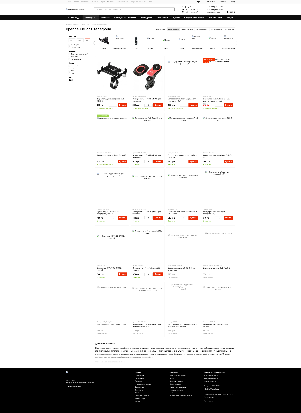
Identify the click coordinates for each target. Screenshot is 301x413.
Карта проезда (209, 397)
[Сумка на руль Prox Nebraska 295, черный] (148, 245)
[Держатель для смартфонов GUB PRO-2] (112, 75)
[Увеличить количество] (116, 105)
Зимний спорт (215, 18)
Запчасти (105, 18)
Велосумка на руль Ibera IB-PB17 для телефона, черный (216, 100)
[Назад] (94, 43)
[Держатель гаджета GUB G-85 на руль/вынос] (183, 245)
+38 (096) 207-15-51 (215, 7)
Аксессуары (90, 18)
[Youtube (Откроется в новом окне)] (188, 2)
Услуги (230, 18)
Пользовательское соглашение (181, 396)
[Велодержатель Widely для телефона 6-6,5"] (218, 188)
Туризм (176, 18)
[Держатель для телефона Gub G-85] (112, 132)
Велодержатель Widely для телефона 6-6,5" (214, 213)
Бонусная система (138, 2)
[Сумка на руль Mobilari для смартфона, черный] (112, 188)
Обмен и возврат (98, 2)
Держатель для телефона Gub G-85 (111, 155)
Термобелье (162, 18)
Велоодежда (146, 18)
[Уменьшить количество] (110, 105)
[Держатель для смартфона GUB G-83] (218, 132)
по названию (229, 29)
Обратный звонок (210, 382)
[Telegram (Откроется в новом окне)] (191, 2)
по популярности (187, 29)
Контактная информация (117, 2)
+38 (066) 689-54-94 (215, 10)
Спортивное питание (194, 18)
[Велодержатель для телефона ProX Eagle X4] (183, 132)
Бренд (71, 63)
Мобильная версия (74, 386)
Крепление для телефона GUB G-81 (112, 324)
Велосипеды (74, 18)
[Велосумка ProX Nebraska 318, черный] (218, 301)
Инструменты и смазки (125, 18)
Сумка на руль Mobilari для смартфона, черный (108, 213)
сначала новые (173, 29)
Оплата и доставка (81, 2)
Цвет (71, 77)
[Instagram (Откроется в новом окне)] (182, 2)
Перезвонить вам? (213, 12)
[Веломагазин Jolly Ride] (77, 374)
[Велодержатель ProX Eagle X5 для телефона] (148, 75)
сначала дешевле (202, 29)
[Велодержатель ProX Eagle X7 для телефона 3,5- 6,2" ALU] (148, 301)
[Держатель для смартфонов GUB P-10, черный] (183, 188)
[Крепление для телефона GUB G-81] (112, 301)
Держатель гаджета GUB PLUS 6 (216, 268)
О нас (68, 2)
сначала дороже (216, 29)
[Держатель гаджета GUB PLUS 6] (218, 245)
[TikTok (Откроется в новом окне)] (185, 2)
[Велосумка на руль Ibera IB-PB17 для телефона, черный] (218, 75)
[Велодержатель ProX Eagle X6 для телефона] (148, 132)
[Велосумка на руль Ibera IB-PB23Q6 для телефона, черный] (183, 301)
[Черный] (70, 80)
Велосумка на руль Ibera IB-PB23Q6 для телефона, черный (182, 325)
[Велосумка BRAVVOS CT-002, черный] (112, 245)
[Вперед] (236, 43)
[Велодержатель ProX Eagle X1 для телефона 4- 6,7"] (183, 75)
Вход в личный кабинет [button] (178, 375)
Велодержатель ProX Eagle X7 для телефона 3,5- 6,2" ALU (147, 325)
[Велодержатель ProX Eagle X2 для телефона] (148, 188)
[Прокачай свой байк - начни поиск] (173, 9)
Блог (150, 2)
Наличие (72, 51)
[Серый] (72, 80)
